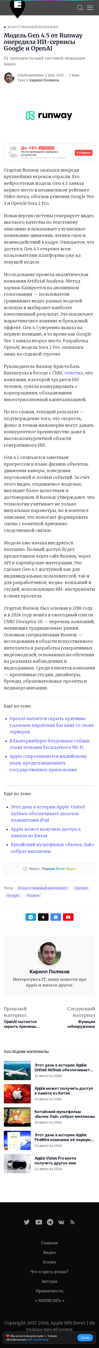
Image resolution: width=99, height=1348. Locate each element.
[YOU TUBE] (38, 1222)
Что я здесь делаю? (49, 1271)
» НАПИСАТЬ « (50, 1300)
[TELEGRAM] (50, 1222)
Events (49, 1262)
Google (13, 895)
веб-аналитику (37, 1339)
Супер (85, 1337)
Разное (33, 895)
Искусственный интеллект (33, 27)
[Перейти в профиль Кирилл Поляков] (9, 77)
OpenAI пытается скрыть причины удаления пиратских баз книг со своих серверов (52, 725)
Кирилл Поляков (44, 80)
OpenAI (81, 888)
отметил (73, 373)
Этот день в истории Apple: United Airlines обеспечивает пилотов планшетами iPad (48, 813)
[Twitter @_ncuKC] (26, 1222)
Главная (49, 1242)
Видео (49, 1252)
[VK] (61, 1222)
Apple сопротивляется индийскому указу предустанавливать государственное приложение (48, 763)
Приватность (49, 1290)
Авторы (49, 1281)
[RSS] (72, 1222)
